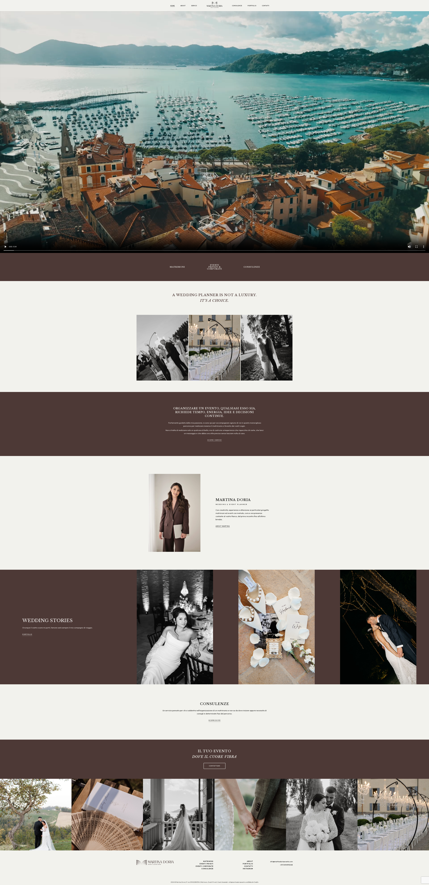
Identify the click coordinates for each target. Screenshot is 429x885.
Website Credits (253, 882)
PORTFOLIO (248, 864)
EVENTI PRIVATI (206, 864)
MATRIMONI (208, 861)
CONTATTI (248, 866)
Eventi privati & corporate (214, 267)
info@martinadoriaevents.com (281, 861)
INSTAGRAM (248, 869)
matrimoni (177, 267)
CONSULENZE (207, 869)
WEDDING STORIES (47, 620)
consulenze (252, 267)
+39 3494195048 (286, 865)
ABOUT (250, 861)
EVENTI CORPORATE (204, 866)
